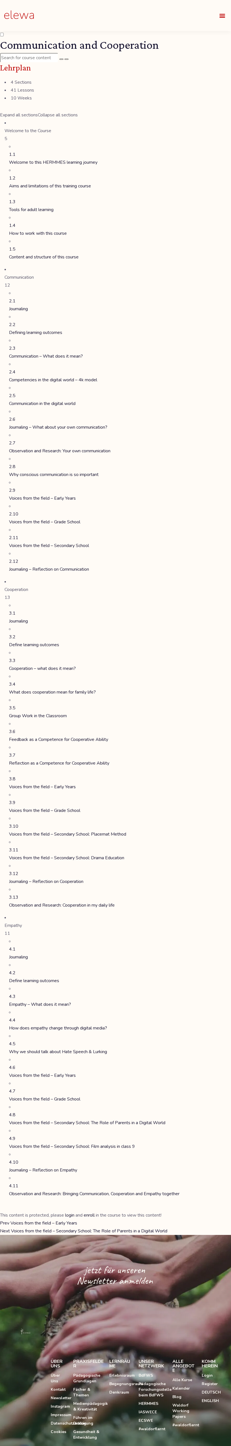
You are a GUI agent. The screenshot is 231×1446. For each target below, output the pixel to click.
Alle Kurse (182, 1380)
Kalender (181, 1388)
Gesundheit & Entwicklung (86, 1434)
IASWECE (148, 1412)
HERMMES (148, 1403)
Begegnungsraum (121, 1384)
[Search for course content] (61, 59)
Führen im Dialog (82, 1420)
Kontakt (58, 1389)
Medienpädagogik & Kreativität (88, 1406)
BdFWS (146, 1375)
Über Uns (55, 1378)
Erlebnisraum (121, 1375)
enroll (89, 1215)
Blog (176, 1397)
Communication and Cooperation (79, 44)
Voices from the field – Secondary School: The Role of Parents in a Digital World (83, 1231)
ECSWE (146, 1420)
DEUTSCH (211, 1392)
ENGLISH (210, 1400)
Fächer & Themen (81, 1392)
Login (207, 1375)
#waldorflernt (152, 1429)
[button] (222, 15)
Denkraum (119, 1392)
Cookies (58, 1431)
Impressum (59, 1415)
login (69, 1215)
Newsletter (59, 1398)
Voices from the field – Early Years (38, 1223)
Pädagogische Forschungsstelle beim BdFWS (153, 1389)
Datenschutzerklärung (59, 1423)
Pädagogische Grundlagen (86, 1378)
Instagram (59, 1406)
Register (210, 1384)
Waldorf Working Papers (180, 1411)
